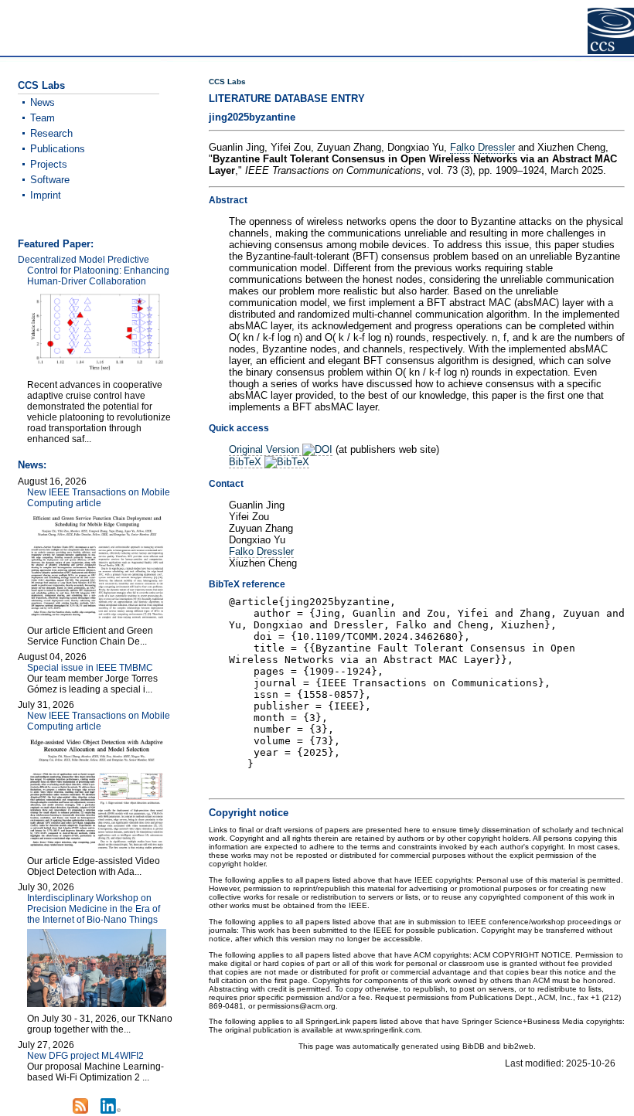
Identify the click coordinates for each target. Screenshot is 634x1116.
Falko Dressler (482, 147)
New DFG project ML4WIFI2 (85, 1055)
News (42, 102)
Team (42, 118)
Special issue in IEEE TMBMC (90, 667)
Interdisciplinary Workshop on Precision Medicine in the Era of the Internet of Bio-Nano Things (93, 909)
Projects (48, 164)
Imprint (45, 195)
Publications (57, 149)
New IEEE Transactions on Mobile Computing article (98, 498)
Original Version (265, 449)
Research (51, 133)
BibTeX (246, 462)
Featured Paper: (56, 244)
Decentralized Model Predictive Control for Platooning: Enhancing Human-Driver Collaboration (93, 270)
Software (50, 179)
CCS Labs (227, 81)
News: (32, 465)
